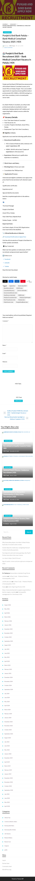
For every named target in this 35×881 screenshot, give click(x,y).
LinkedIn (7, 263)
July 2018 (6, 794)
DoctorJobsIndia (22, 290)
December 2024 (8, 677)
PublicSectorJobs (8, 302)
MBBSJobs (21, 295)
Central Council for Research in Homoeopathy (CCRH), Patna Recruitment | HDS (14, 494)
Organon (6, 846)
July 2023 (6, 742)
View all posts (18, 400)
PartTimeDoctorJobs (9, 300)
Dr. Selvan (6, 523)
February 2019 (8, 770)
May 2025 (7, 657)
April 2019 (7, 762)
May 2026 (7, 609)
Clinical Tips (7, 817)
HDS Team (12, 45)
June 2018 (7, 798)
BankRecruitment (9, 288)
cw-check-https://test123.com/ (11, 558)
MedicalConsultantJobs (10, 297)
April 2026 (7, 613)
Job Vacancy (13, 24)
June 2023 (7, 746)
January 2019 (7, 774)
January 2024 (7, 717)
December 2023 (8, 721)
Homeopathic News (9, 825)
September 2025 (8, 641)
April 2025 (7, 661)
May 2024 (7, 701)
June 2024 (7, 697)
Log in (4, 860)
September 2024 (8, 689)
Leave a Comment (8, 47)
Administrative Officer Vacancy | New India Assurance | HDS (16, 520)
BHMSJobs (19, 288)
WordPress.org (6, 869)
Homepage (5, 24)
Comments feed (7, 866)
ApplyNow (12, 286)
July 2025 (6, 649)
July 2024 (6, 693)
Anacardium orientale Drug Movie (20, 573)
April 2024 (7, 705)
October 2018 (8, 786)
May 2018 (7, 802)
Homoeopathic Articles (10, 829)
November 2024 (8, 681)
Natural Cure (7, 841)
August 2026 (7, 605)
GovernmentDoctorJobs (10, 293)
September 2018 (8, 790)
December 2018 (8, 778)
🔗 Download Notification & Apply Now (14, 237)
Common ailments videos (10, 821)
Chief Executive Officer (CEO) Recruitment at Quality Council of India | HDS (17, 446)
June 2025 (7, 653)
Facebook (7, 259)
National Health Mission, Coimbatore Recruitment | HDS (16, 471)
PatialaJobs (21, 300)
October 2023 (8, 729)
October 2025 (8, 637)
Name (4, 345)
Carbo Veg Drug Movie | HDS (16, 587)
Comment (6, 321)
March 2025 (7, 665)
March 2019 (7, 766)
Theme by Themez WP (18, 879)
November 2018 (8, 782)
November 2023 (8, 725)
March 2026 (7, 617)
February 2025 (8, 669)
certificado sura (6, 581)
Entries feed (5, 863)
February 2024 (8, 713)
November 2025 (8, 633)
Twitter (7, 266)
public (5, 850)
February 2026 (8, 621)
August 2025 (7, 645)
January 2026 (7, 625)
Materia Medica (8, 837)
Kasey (4, 587)
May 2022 (7, 750)
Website (5, 361)
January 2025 (7, 673)
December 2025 (8, 629)
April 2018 (7, 806)
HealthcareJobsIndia (9, 295)
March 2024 (7, 709)
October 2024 (8, 685)
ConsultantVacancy (9, 290)
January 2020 (7, 754)
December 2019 (8, 758)
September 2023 (8, 734)
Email (4, 353)
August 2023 (7, 737)
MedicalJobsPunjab (25, 297)
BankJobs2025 (22, 286)
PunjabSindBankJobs (22, 302)
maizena (4, 576)
